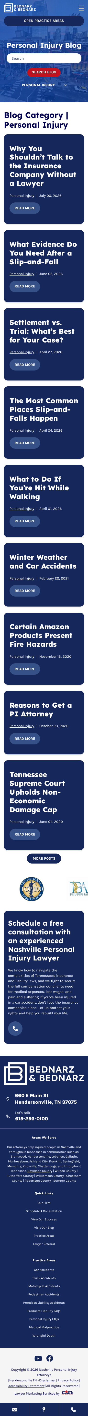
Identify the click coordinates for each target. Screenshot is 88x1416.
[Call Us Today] (73, 1409)
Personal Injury (22, 196)
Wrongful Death (44, 1335)
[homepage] (44, 1074)
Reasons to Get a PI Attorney (41, 709)
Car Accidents (44, 1270)
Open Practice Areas (44, 21)
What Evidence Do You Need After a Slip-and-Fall (43, 253)
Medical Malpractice (44, 1327)
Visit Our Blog (44, 1227)
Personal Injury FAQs (44, 1319)
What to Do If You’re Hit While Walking (39, 488)
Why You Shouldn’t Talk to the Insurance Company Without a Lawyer (43, 166)
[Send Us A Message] (14, 1409)
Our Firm (44, 1203)
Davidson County (39, 1171)
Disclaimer (47, 1380)
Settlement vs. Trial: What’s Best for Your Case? (42, 331)
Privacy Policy (68, 1380)
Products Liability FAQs (44, 1311)
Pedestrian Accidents (44, 1294)
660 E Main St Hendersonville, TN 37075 (46, 1099)
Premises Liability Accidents (44, 1302)
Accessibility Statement (26, 1386)
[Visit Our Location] (44, 1409)
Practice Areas (44, 1235)
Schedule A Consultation (44, 1211)
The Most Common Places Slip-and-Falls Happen (44, 409)
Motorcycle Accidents (44, 1286)
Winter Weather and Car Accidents (43, 561)
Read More (25, 208)
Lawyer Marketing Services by (37, 1393)
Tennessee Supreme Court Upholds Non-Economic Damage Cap (37, 792)
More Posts (44, 858)
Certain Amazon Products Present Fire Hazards (41, 635)
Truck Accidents (44, 1278)
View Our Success (44, 1219)
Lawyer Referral (44, 1244)
